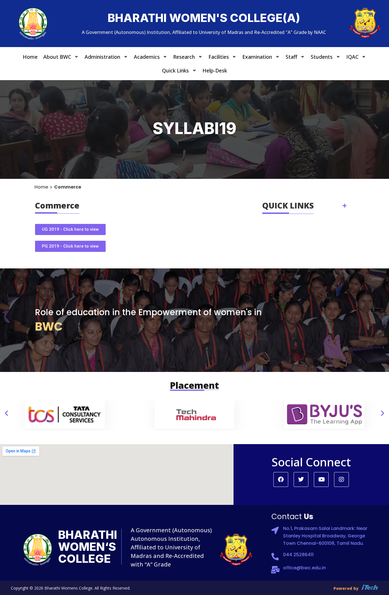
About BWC (57, 56)
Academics (147, 56)
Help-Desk (214, 70)
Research (184, 56)
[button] (61, 57)
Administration (102, 56)
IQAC (352, 56)
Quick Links (175, 70)
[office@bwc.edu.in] (275, 569)
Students (322, 56)
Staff (291, 56)
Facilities (218, 56)
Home (30, 56)
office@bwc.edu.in (304, 567)
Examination (257, 56)
